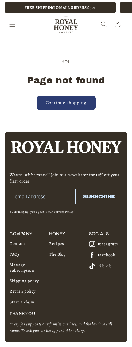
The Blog (57, 254)
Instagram (108, 244)
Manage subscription (22, 267)
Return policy (23, 291)
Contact (17, 243)
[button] (12, 24)
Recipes (56, 243)
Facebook (106, 255)
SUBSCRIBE (99, 196)
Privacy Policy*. (65, 212)
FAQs (15, 254)
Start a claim (22, 302)
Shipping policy (24, 281)
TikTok (104, 266)
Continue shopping (66, 103)
